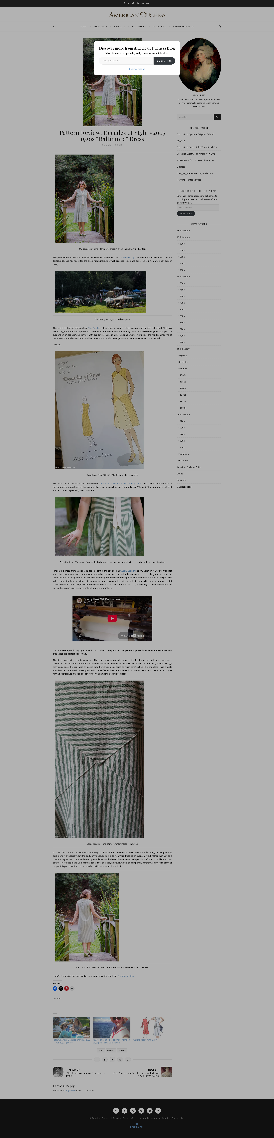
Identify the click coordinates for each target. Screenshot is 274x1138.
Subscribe (164, 60)
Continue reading (137, 69)
